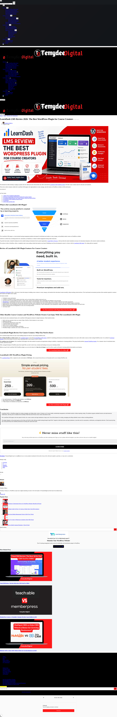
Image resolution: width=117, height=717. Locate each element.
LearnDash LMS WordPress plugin (57, 184)
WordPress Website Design (11, 64)
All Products (5, 674)
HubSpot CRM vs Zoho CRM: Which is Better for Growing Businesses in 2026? (18, 650)
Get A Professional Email (10, 71)
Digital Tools (5, 668)
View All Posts (8, 89)
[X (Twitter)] (2, 694)
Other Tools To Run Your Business (12, 76)
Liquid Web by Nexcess (52, 241)
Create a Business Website (11, 80)
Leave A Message (9, 92)
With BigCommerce (12, 85)
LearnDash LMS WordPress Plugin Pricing (12, 199)
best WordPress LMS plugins (40, 337)
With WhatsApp (11, 88)
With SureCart (11, 86)
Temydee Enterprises (26, 691)
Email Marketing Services (10, 66)
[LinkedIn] (4, 694)
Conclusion (6, 200)
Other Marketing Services (10, 68)
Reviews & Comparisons (12, 115)
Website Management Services (11, 65)
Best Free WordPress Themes (9, 679)
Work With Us (6, 672)
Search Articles (3, 527)
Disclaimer (2, 456)
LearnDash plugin (24, 337)
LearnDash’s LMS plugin (5, 292)
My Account (5, 94)
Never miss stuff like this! (9, 201)
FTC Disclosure (6, 662)
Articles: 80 (2, 494)
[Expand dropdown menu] (11, 69)
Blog (5, 115)
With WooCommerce (12, 83)
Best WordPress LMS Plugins (9, 681)
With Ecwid (10, 87)
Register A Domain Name (10, 70)
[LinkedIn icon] (0, 493)
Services (4, 61)
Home (1, 115)
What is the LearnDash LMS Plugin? (11, 195)
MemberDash (6, 301)
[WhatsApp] (5, 694)
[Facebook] (1, 694)
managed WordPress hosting (90, 341)
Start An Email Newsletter (11, 81)
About (4, 656)
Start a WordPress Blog (10, 79)
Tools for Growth (6, 69)
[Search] (115, 529)
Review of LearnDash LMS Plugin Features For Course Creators (17, 196)
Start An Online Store (10, 82)
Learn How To (6, 77)
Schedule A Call (8, 93)
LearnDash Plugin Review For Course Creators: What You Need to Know (19, 198)
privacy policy (67, 450)
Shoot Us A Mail (6, 670)
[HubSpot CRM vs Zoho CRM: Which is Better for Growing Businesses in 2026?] (26, 648)
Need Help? (5, 91)
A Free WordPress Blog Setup (11, 63)
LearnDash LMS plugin (79, 243)
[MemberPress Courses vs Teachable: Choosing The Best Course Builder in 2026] (26, 614)
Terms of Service (6, 661)
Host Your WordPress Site (11, 75)
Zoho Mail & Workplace (13, 72)
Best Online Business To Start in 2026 (11, 684)
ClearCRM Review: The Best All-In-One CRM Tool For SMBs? (14, 583)
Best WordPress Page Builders (9, 680)
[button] (60, 96)
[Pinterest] (7, 694)
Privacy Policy (6, 660)
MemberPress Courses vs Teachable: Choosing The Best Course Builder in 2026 (18, 617)
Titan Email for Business (13, 74)
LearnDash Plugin (6, 357)
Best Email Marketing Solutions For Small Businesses (14, 683)
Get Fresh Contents (7, 671)
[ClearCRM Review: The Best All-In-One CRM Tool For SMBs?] (26, 580)
